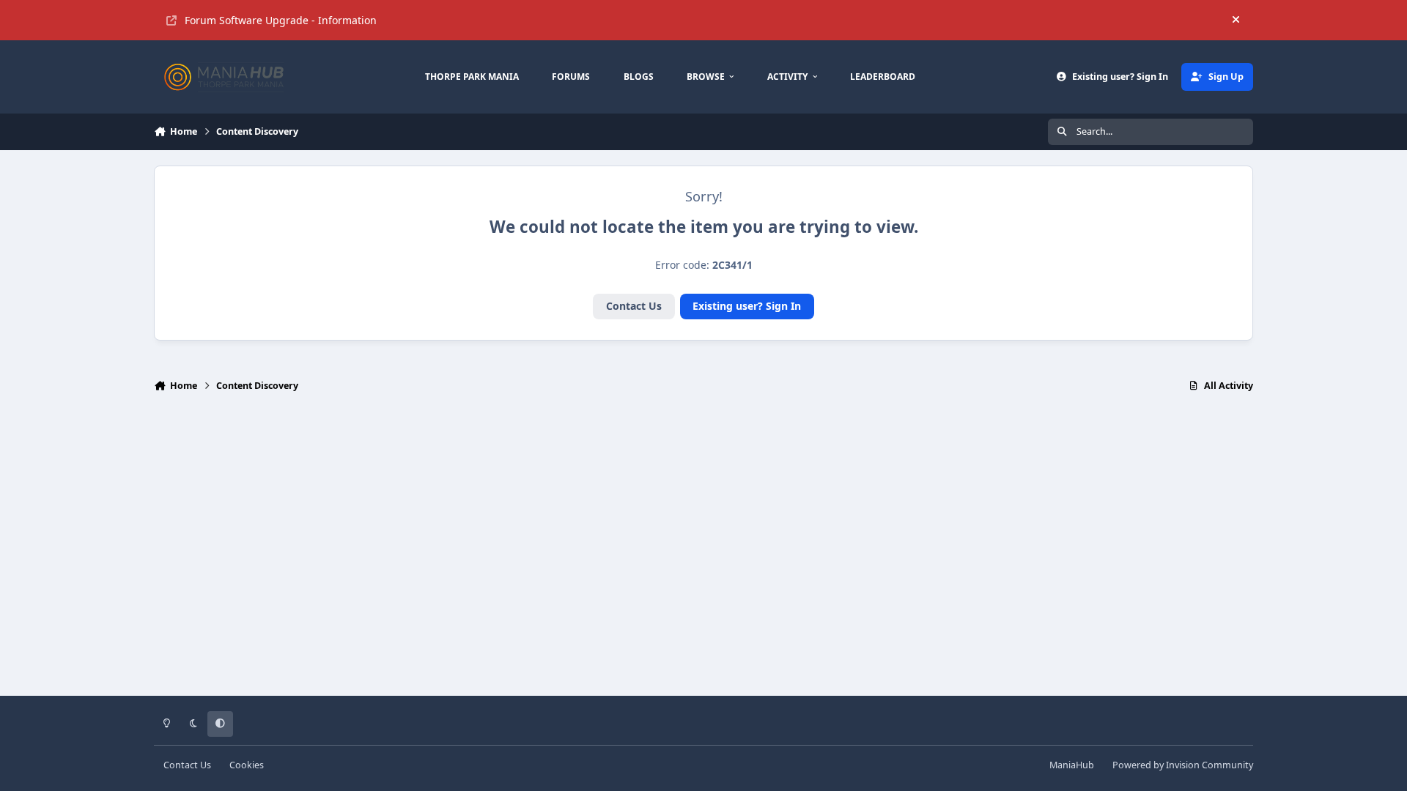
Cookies (246, 765)
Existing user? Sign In (747, 306)
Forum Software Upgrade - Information (281, 20)
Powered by (1182, 765)
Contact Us (634, 306)
